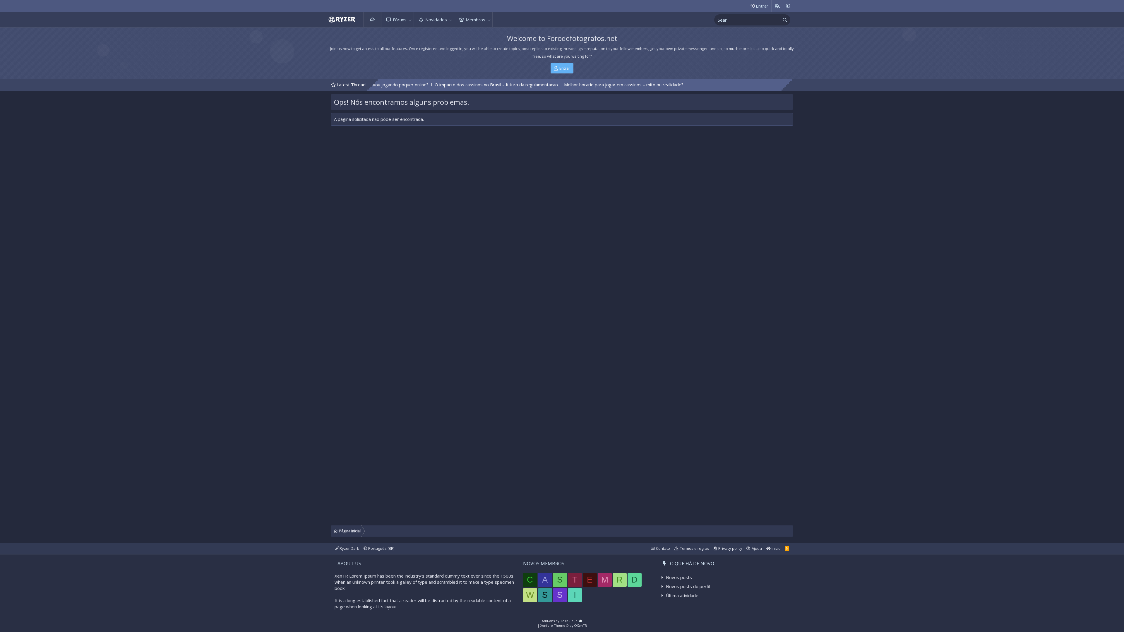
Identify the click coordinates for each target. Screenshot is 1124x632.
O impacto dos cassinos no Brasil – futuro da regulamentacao (451, 84)
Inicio (776, 548)
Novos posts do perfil (688, 586)
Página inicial (372, 19)
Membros (475, 20)
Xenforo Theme (563, 625)
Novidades (436, 20)
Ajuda (757, 548)
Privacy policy (730, 548)
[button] (410, 19)
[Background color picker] (777, 6)
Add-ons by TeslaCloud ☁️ (562, 621)
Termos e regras (694, 548)
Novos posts (679, 577)
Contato (663, 548)
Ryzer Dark (349, 548)
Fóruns (400, 20)
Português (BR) (380, 548)
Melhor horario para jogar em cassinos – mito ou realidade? (579, 84)
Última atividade (682, 595)
